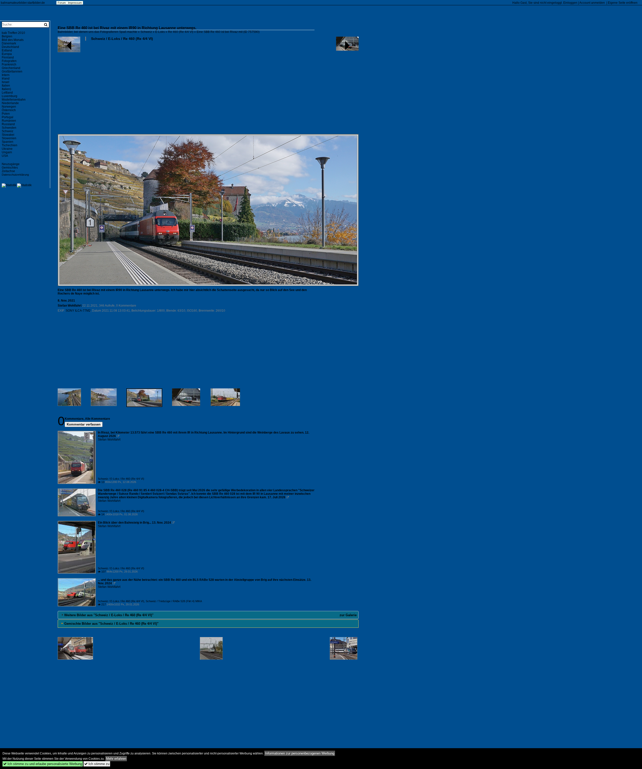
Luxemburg (9, 96)
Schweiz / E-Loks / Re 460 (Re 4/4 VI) (122, 39)
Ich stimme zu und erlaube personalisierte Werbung (42, 764)
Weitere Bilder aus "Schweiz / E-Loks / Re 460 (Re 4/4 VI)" (108, 615)
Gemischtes (10, 167)
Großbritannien (12, 71)
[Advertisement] (208, 89)
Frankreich (9, 64)
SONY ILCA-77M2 (78, 310)
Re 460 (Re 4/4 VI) (180, 32)
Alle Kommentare (97, 419)
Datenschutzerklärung (15, 174)
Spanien (7, 142)
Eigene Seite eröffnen (622, 3)
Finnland (8, 57)
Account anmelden (592, 3)
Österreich (9, 110)
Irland (6, 78)
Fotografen (9, 61)
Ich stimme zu (96, 764)
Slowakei (8, 134)
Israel (5, 82)
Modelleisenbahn (14, 99)
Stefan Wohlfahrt (70, 305)
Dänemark (9, 43)
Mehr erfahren (116, 758)
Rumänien (9, 120)
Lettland (7, 92)
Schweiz (146, 32)
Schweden (9, 127)
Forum (62, 2)
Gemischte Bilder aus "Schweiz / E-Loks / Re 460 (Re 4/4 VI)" (111, 623)
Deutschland (10, 47)
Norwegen (9, 106)
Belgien (7, 36)
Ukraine (7, 149)
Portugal (7, 117)
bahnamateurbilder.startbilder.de (23, 3)
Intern (6, 75)
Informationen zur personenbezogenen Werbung (299, 753)
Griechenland (11, 68)
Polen (6, 113)
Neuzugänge (11, 164)
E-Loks (160, 32)
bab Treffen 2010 (13, 33)
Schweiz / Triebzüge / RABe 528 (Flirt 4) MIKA (174, 601)
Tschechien (9, 145)
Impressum (75, 2)
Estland (7, 50)
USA (5, 156)
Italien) (6, 89)
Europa (7, 54)
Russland (8, 124)
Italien (6, 85)
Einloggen (570, 3)
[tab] (208, 615)
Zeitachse (8, 171)
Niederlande (10, 103)
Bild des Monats (13, 40)
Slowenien (9, 138)
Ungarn (7, 152)
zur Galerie (348, 615)
